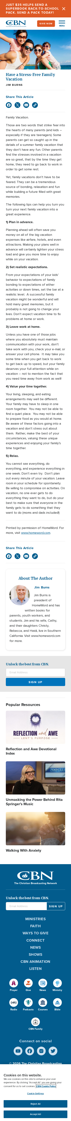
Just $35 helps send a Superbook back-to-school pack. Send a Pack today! (32, 9)
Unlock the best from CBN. (27, 664)
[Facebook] (9, 105)
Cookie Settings (35, 1093)
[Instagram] (41, 1051)
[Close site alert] (63, 8)
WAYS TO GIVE (35, 933)
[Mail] (26, 105)
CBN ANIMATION (35, 961)
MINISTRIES (35, 918)
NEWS (35, 947)
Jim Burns (14, 85)
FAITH (35, 926)
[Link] (35, 105)
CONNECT (35, 940)
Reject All (35, 1104)
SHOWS (35, 954)
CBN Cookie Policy (46, 1086)
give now (46, 23)
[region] (35, 1092)
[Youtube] (18, 1051)
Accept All (35, 1114)
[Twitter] (17, 105)
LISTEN (35, 968)
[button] (60, 23)
